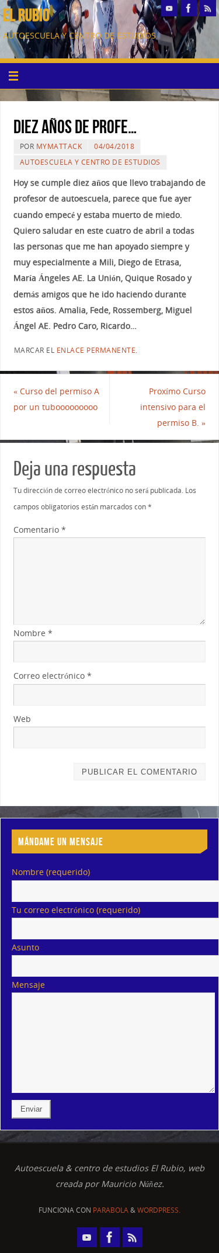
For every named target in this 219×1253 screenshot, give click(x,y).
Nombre (33, 632)
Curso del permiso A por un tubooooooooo (56, 399)
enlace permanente (96, 350)
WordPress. (158, 1210)
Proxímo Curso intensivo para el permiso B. (173, 407)
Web (22, 718)
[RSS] (208, 8)
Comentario (39, 529)
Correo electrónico (52, 675)
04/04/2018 (114, 146)
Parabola (110, 1210)
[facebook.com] (188, 8)
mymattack (59, 146)
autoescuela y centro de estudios (90, 162)
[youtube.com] (169, 8)
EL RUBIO (26, 15)
